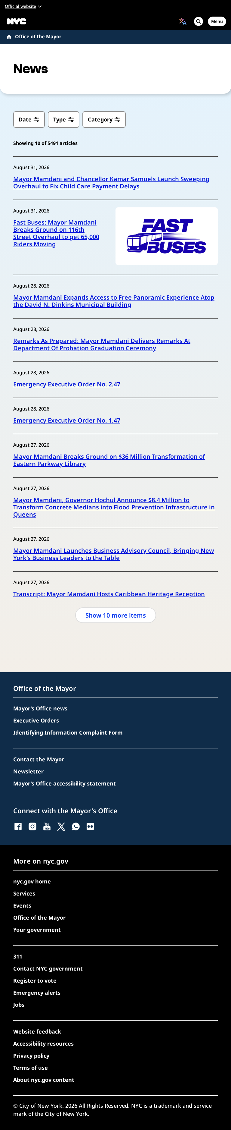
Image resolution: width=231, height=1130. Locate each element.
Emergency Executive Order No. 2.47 (66, 384)
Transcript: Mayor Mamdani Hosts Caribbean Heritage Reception (109, 594)
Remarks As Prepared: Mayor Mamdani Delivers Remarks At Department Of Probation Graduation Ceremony (101, 344)
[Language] (183, 21)
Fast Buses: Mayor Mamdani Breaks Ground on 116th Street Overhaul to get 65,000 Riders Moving (56, 233)
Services (24, 893)
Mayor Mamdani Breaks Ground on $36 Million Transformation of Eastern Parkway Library (109, 460)
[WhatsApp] (76, 826)
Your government (37, 929)
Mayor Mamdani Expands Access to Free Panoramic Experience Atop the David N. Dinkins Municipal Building (113, 301)
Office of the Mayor (38, 36)
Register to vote (35, 980)
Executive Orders (36, 720)
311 (17, 956)
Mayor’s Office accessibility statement (64, 783)
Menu (217, 21)
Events (22, 905)
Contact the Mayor (38, 759)
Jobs (18, 1004)
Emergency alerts (36, 992)
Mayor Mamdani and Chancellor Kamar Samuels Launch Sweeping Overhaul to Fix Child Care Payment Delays (111, 182)
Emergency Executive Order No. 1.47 (66, 420)
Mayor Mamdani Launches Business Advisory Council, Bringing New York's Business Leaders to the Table (113, 554)
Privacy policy (31, 1055)
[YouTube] (47, 826)
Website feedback (37, 1031)
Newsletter (28, 771)
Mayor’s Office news (40, 708)
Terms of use (30, 1067)
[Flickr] (90, 826)
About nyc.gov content (43, 1079)
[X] (61, 826)
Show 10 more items (115, 615)
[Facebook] (18, 826)
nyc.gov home (32, 881)
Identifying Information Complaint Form (68, 732)
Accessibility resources (43, 1043)
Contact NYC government (48, 968)
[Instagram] (32, 826)
